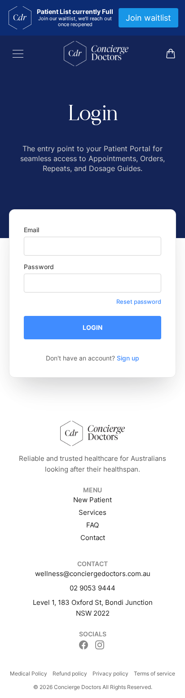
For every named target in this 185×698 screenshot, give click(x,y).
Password (39, 266)
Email (31, 230)
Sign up (128, 358)
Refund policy (70, 673)
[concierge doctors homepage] (96, 53)
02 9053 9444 (92, 588)
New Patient (92, 499)
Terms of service (154, 673)
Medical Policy (28, 673)
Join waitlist (148, 18)
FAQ (92, 525)
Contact (92, 537)
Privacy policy (110, 673)
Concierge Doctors (77, 687)
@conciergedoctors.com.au (106, 573)
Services (92, 512)
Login (92, 327)
